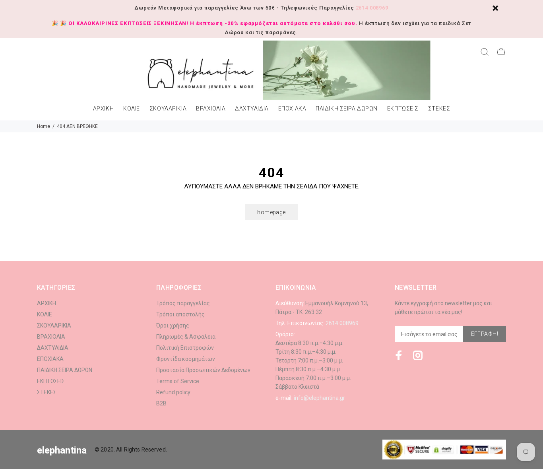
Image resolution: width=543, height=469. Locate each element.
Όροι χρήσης (172, 325)
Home (43, 126)
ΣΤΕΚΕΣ (439, 109)
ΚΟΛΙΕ (131, 109)
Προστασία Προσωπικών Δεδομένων (203, 370)
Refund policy (173, 392)
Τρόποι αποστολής (180, 314)
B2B (161, 403)
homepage (271, 212)
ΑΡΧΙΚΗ (103, 109)
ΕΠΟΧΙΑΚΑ (292, 109)
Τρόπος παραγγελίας (183, 303)
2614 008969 (372, 8)
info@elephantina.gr (319, 398)
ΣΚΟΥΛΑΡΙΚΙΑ (167, 109)
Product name (67, 437)
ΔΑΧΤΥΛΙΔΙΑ (252, 109)
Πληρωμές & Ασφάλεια (185, 336)
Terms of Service (177, 381)
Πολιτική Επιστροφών (185, 348)
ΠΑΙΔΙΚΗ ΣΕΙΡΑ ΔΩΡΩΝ (347, 109)
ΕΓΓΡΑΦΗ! (484, 334)
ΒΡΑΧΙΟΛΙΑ (210, 109)
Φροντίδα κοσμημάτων (185, 359)
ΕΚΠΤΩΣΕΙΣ (403, 109)
